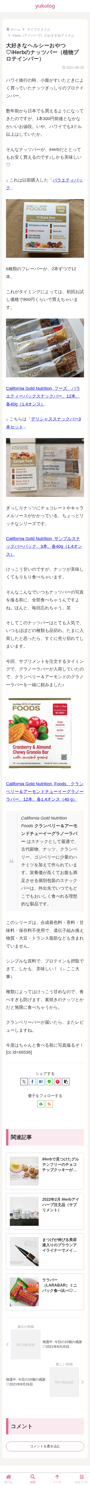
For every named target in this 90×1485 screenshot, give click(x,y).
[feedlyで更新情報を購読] (40, 1103)
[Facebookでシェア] (32, 1081)
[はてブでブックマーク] (40, 1081)
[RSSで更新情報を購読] (49, 1103)
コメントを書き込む (45, 1446)
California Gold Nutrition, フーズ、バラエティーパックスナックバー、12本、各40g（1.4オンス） (43, 396)
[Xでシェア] (24, 1081)
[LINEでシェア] (49, 1081)
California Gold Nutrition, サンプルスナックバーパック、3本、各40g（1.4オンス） (44, 546)
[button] (66, 1081)
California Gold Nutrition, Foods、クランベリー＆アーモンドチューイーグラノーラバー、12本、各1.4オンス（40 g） (45, 791)
